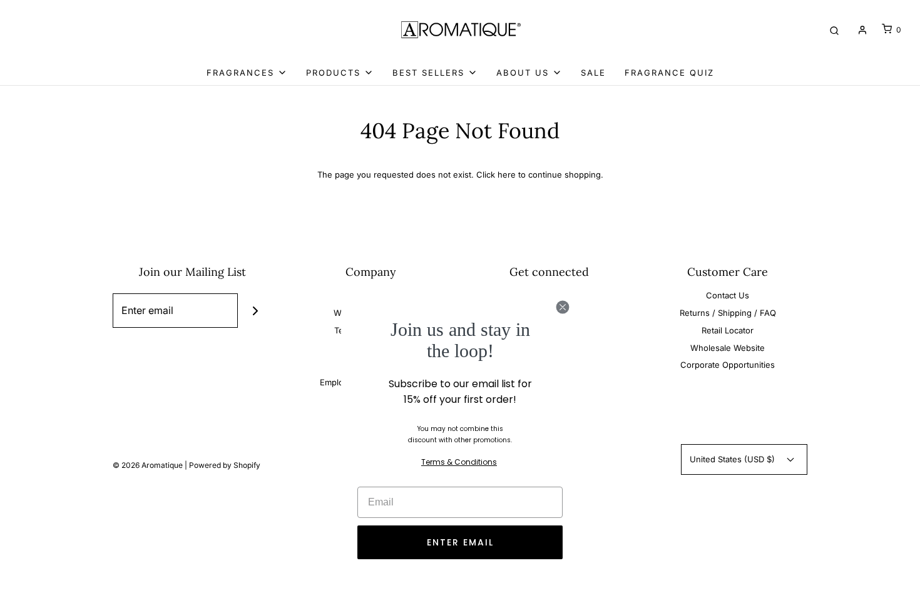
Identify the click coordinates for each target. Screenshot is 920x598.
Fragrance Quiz (669, 73)
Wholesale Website (727, 348)
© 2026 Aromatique (148, 465)
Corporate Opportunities (727, 365)
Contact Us (727, 295)
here (507, 175)
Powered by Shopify (224, 465)
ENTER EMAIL (460, 542)
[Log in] (862, 30)
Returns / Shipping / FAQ (728, 313)
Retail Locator (728, 330)
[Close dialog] (563, 307)
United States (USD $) (733, 459)
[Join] (255, 310)
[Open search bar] (834, 29)
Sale (593, 73)
